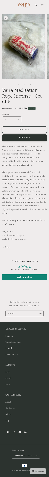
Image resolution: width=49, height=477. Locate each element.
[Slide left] (19, 84)
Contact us (10, 408)
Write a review (24, 277)
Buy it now (24, 138)
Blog (7, 421)
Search (8, 378)
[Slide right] (30, 84)
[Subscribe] (40, 313)
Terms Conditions (13, 342)
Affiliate (8, 414)
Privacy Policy (11, 355)
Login (7, 372)
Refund (8, 348)
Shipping (9, 336)
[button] (5, 5)
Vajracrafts (20, 471)
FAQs (7, 384)
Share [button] (7, 247)
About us (9, 402)
